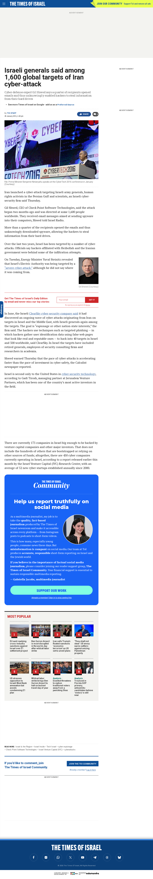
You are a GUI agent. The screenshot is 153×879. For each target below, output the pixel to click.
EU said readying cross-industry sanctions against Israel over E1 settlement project (19, 646)
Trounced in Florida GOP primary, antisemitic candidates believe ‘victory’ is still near (83, 686)
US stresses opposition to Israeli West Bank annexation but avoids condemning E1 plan (18, 685)
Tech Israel (51, 747)
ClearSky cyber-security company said (53, 313)
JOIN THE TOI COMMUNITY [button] (82, 763)
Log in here (91, 769)
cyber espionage (65, 747)
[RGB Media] (75, 873)
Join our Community (109, 3)
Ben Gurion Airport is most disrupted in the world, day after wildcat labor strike (40, 646)
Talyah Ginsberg (9, 857)
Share (86, 114)
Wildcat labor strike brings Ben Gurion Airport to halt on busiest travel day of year (39, 683)
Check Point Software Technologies (21, 750)
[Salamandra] (92, 873)
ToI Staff (11, 113)
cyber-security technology (78, 374)
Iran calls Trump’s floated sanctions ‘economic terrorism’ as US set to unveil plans (61, 646)
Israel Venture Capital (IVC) (50, 750)
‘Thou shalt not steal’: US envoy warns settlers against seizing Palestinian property (82, 647)
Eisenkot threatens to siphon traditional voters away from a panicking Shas (62, 684)
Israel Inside (39, 747)
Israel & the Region (24, 747)
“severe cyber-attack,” (18, 268)
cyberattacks (69, 750)
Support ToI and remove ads (137, 4)
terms (88, 305)
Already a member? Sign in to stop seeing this (52, 597)
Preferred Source (65, 105)
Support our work (51, 590)
